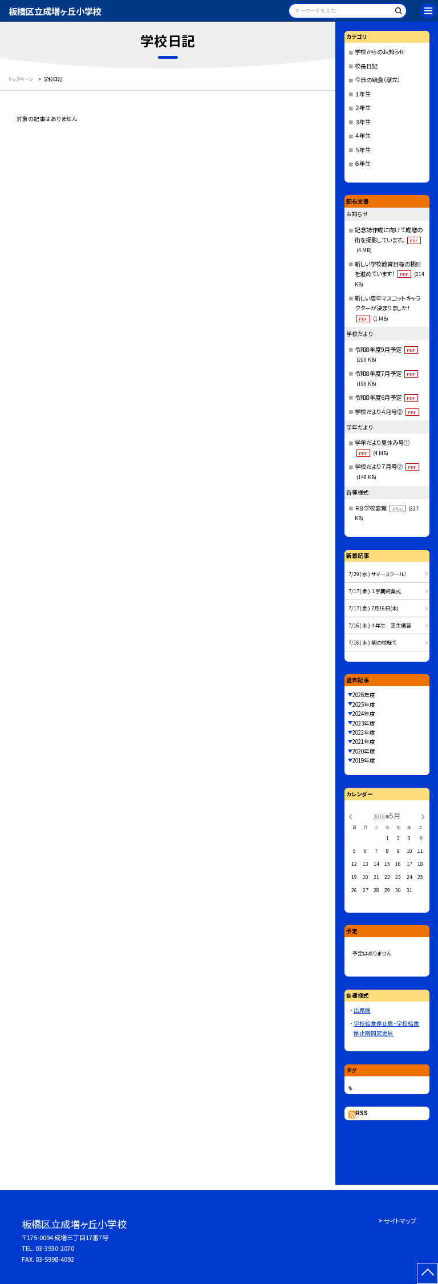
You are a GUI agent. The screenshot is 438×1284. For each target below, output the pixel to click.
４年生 (363, 135)
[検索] (396, 13)
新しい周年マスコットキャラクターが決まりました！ (388, 308)
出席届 (362, 1010)
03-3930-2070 (54, 1248)
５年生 (363, 149)
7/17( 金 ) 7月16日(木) (373, 608)
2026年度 (363, 695)
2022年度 (363, 732)
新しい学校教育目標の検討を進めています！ (390, 274)
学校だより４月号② (386, 411)
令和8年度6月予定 (385, 397)
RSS (362, 1113)
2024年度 (363, 714)
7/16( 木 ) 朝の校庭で (372, 642)
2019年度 (363, 760)
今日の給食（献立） (377, 79)
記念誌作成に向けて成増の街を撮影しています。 (389, 239)
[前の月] (350, 815)
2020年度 (363, 751)
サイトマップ (400, 1220)
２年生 (363, 107)
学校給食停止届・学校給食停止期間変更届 (386, 1027)
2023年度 (363, 723)
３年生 (363, 122)
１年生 (363, 94)
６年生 (363, 163)
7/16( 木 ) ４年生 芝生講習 (379, 625)
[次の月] (423, 815)
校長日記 (366, 66)
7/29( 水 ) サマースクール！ (377, 574)
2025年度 (363, 704)
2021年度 (363, 742)
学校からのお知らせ (379, 51)
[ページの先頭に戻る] (427, 1273)
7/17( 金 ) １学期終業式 (374, 591)
